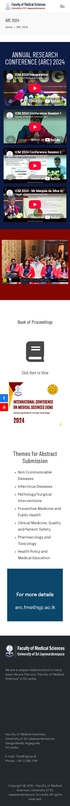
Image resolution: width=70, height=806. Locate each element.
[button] (6, 262)
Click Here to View (35, 372)
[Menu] (62, 6)
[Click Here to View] (35, 351)
